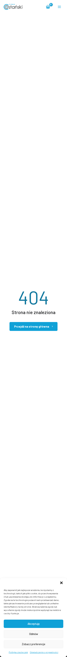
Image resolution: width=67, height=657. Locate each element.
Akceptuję (34, 623)
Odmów (33, 634)
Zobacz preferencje (33, 644)
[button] (61, 583)
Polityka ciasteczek (18, 652)
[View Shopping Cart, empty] (48, 7)
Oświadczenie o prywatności (44, 652)
